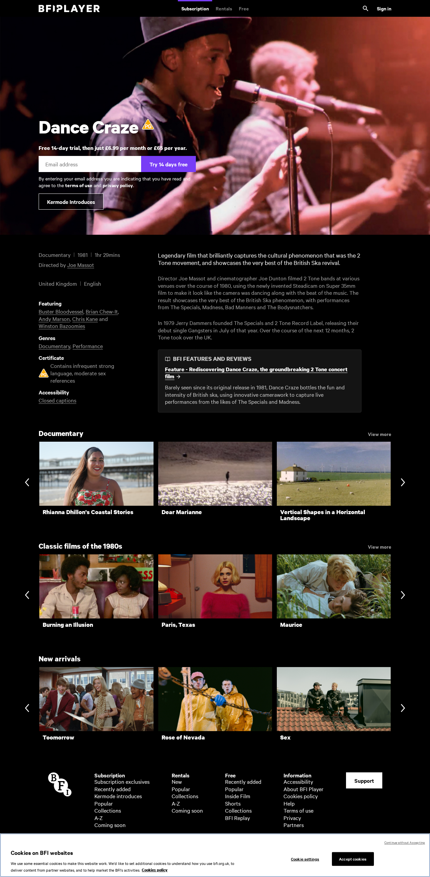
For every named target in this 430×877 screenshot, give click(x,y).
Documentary (54, 345)
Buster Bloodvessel (61, 311)
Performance (88, 345)
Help (289, 803)
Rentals (224, 8)
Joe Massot (80, 264)
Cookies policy (301, 796)
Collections (107, 810)
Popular (103, 803)
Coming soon (110, 824)
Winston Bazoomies (62, 325)
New (177, 781)
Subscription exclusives (121, 781)
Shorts (233, 803)
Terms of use (298, 810)
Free (244, 8)
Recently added (112, 788)
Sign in (384, 8)
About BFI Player (304, 788)
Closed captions (57, 400)
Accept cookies (353, 858)
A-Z (98, 817)
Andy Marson (54, 318)
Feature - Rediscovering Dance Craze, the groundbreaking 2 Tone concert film (256, 373)
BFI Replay (237, 817)
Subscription (195, 8)
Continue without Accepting (404, 842)
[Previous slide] (27, 483)
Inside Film (237, 796)
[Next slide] (403, 483)
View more (379, 433)
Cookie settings (305, 858)
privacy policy (118, 184)
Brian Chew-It (102, 311)
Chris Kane (85, 318)
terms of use (78, 184)
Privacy (292, 817)
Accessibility (298, 781)
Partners (294, 824)
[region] (215, 855)
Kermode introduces (118, 796)
